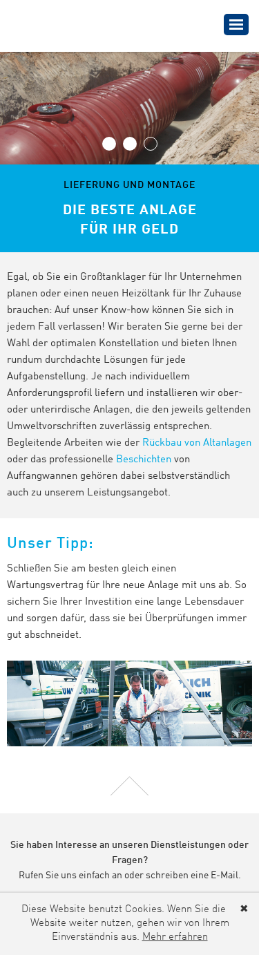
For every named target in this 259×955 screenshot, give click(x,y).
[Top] (129, 785)
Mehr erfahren (175, 937)
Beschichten (143, 460)
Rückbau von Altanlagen (196, 443)
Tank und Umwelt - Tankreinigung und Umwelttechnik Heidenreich (83, 25)
